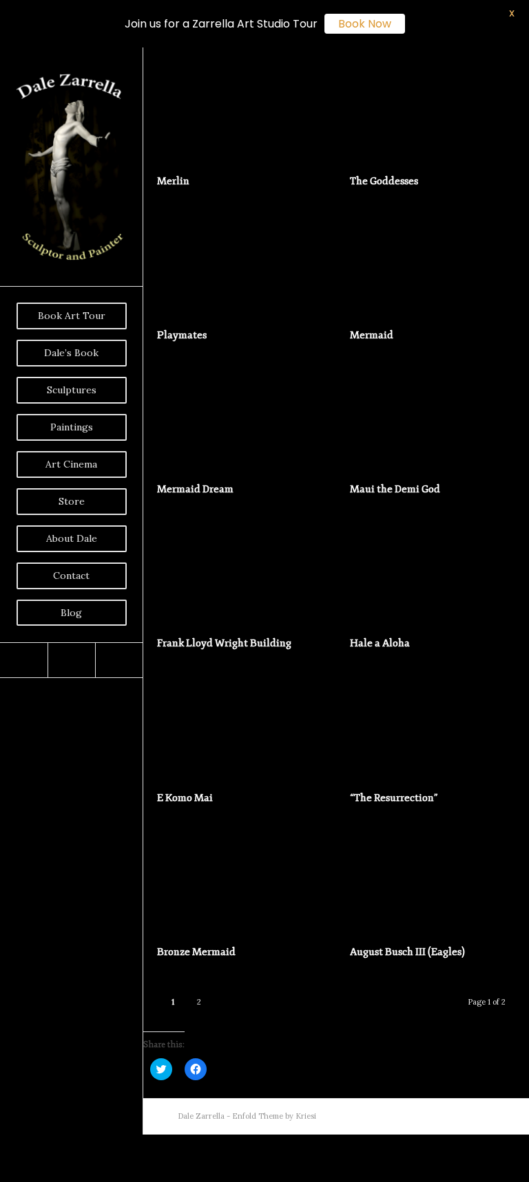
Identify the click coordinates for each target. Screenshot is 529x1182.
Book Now (364, 24)
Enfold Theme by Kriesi (274, 1116)
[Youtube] (71, 660)
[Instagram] (119, 660)
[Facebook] (24, 660)
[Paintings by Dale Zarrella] (518, 591)
